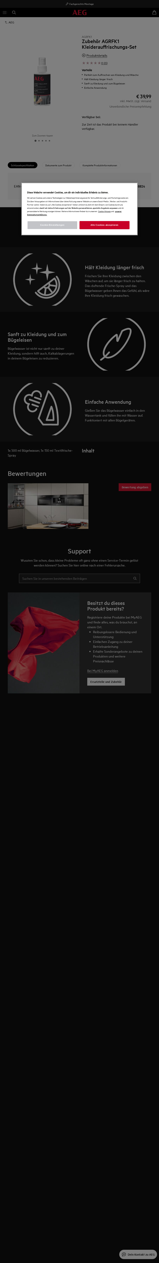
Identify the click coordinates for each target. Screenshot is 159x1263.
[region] (79, 209)
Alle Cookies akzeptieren (104, 225)
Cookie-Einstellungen (52, 225)
